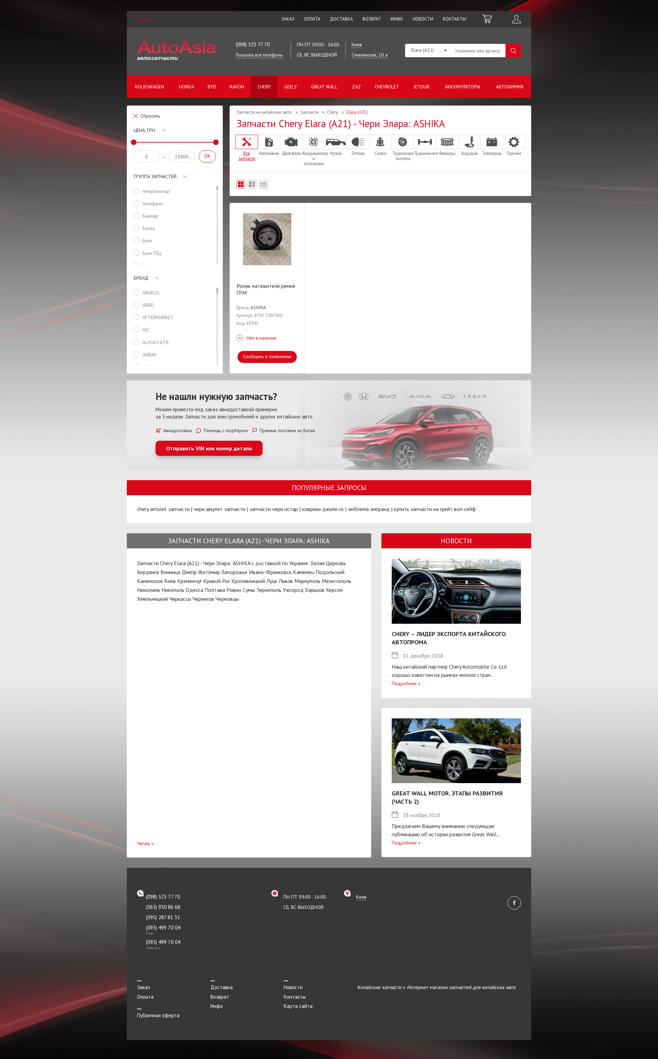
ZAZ (356, 87)
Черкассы (180, 598)
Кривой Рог (216, 580)
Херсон (334, 589)
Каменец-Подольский (318, 572)
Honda (186, 87)
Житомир (209, 572)
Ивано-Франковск (270, 572)
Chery (264, 87)
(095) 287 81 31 (163, 917)
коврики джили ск (323, 509)
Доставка (341, 19)
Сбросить (150, 116)
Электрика (491, 153)
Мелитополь (336, 580)
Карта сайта (298, 1006)
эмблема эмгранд (369, 509)
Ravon (237, 87)
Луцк (271, 580)
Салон (381, 153)
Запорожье (234, 572)
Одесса (194, 589)
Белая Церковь (328, 563)
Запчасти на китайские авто (264, 112)
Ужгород (293, 589)
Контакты (454, 19)
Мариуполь (307, 580)
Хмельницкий (152, 598)
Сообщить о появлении (267, 356)
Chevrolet (387, 87)
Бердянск (148, 572)
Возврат (372, 19)
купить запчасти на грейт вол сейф (435, 509)
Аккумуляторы (462, 87)
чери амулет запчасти (219, 509)
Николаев (148, 589)
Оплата (312, 19)
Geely (290, 87)
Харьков (315, 589)
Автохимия (509, 87)
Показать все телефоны (259, 55)
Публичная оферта (158, 1015)
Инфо (397, 19)
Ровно (234, 589)
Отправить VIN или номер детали (209, 448)
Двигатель (291, 153)
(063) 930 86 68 (163, 907)
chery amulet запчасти (163, 509)
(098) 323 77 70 (253, 44)
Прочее (514, 153)
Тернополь (268, 589)
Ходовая (469, 153)
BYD (212, 87)
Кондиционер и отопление (313, 158)
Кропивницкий (248, 580)
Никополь (172, 589)
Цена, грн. (145, 130)
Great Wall (324, 87)
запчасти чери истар (273, 509)
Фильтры (447, 153)
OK (207, 156)
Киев (170, 580)
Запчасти (309, 112)
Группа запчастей (155, 176)
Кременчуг (189, 580)
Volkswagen (149, 87)
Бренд (141, 278)
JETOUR (421, 87)
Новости (423, 19)
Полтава (215, 589)
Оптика (358, 153)
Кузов (336, 153)
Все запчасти (247, 155)
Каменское (150, 580)
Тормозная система (402, 155)
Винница (170, 572)
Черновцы (227, 598)
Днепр (189, 572)
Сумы (249, 589)
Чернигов (203, 598)
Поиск (513, 50)
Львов (286, 580)
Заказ (287, 19)
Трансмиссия (425, 153)
